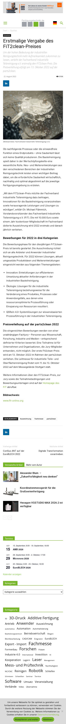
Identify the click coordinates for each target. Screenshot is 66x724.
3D (6, 618)
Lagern (26, 660)
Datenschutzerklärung (48, 714)
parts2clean (51, 419)
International (27, 654)
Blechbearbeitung (12, 638)
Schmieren (9, 676)
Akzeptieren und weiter (27, 719)
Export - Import (15, 644)
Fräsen (42, 649)
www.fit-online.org (13, 400)
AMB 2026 (18, 549)
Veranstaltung (44, 681)
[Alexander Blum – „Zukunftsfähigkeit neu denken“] (10, 476)
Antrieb (9, 623)
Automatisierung (40, 628)
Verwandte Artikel (14, 465)
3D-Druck (17, 617)
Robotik (36, 670)
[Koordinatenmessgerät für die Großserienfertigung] (10, 491)
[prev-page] (5, 518)
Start (5, 30)
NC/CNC (8, 671)
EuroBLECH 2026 (22, 567)
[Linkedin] (6, 83)
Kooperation (13, 659)
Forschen (27, 648)
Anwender (25, 623)
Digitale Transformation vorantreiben (51, 453)
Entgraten (38, 638)
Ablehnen (48, 719)
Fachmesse (39, 419)
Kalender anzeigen (12, 574)
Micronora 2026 (21, 558)
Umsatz (28, 681)
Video (21, 686)
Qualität (13, 30)
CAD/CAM (27, 638)
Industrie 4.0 (12, 654)
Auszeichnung (25, 419)
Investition (41, 654)
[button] (5, 23)
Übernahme (31, 686)
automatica (10, 628)
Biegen (50, 633)
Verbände (11, 686)
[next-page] (10, 518)
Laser (37, 659)
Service (38, 676)
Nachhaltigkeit (51, 666)
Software (13, 681)
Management (49, 660)
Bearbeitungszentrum (13, 634)
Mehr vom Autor (34, 465)
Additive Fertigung (43, 617)
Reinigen (21, 671)
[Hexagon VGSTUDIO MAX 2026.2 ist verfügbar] (10, 506)
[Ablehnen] (62, 711)
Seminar (29, 676)
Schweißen (19, 676)
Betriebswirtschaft (34, 633)
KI (50, 655)
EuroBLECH (51, 638)
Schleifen (50, 671)
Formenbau (11, 649)
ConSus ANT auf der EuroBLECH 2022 (13, 453)
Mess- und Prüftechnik (24, 665)
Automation (24, 628)
